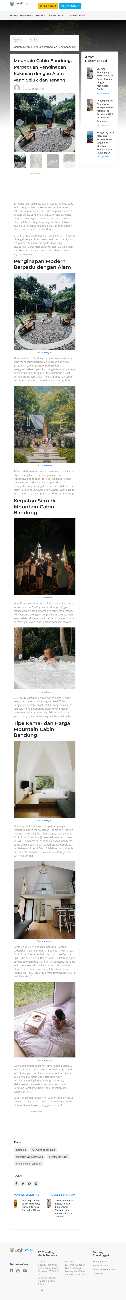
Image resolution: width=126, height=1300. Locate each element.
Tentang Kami (100, 1261)
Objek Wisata (26, 15)
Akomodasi (41, 15)
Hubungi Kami (100, 1265)
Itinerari (72, 15)
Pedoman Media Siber (104, 1269)
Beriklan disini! (48, 5)
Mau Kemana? (69, 5)
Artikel (62, 15)
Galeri (52, 15)
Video (82, 15)
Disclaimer (98, 1273)
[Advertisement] (70, 188)
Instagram (48, 352)
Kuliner (14, 15)
